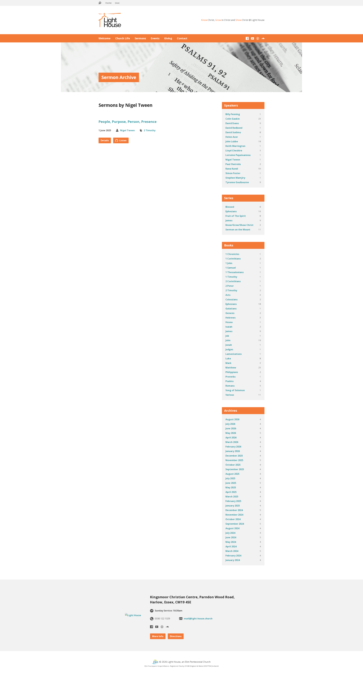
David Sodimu (233, 132)
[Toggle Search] (100, 3)
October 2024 (232, 519)
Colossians (231, 299)
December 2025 (234, 455)
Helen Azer (231, 136)
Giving (168, 38)
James (228, 220)
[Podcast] (257, 38)
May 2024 (230, 542)
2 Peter (229, 285)
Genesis (229, 313)
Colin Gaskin (232, 118)
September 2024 (234, 523)
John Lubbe (231, 141)
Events (155, 38)
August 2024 (232, 528)
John (227, 340)
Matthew (230, 367)
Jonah (228, 344)
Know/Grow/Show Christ (239, 225)
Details (105, 140)
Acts (227, 295)
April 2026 (231, 437)
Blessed (229, 206)
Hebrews (230, 317)
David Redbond (233, 127)
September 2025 (234, 469)
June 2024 (230, 537)
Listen (122, 140)
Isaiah (228, 326)
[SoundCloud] (262, 38)
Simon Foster (232, 173)
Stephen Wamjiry (235, 177)
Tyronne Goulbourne (237, 182)
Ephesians (231, 211)
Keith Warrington (235, 146)
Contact (182, 38)
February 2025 (233, 501)
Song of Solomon (235, 390)
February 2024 (233, 555)
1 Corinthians (233, 258)
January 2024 (232, 560)
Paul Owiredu (233, 164)
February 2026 (233, 446)
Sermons (140, 38)
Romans (230, 385)
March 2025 (231, 496)
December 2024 (234, 510)
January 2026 (232, 451)
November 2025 (234, 460)
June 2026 (230, 428)
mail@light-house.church (198, 618)
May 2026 (230, 433)
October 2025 (232, 464)
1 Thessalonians (234, 272)
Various (229, 394)
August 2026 (232, 419)
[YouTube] (252, 38)
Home (108, 2)
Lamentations (233, 354)
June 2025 (230, 482)
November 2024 (234, 514)
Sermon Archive (118, 77)
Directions (176, 636)
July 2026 (230, 423)
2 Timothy (149, 130)
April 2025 (231, 492)
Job (227, 335)
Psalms (229, 381)
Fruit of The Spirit (235, 215)
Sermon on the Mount (237, 229)
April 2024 (231, 546)
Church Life (122, 38)
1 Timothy (231, 276)
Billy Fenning (232, 114)
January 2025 (232, 505)
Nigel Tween (127, 130)
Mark (228, 363)
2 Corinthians (233, 281)
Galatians (231, 308)
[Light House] (133, 615)
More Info (157, 636)
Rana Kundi (231, 168)
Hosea (229, 322)
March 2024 (231, 551)
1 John (228, 263)
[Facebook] (247, 38)
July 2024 (230, 532)
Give (117, 2)
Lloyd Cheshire (233, 150)
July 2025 (230, 478)
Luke (228, 358)
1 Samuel (230, 267)
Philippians (231, 372)
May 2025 (230, 487)
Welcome (104, 38)
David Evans (232, 123)
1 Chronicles (232, 254)
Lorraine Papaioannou (238, 155)
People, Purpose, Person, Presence (128, 121)
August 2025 (232, 473)
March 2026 (231, 442)
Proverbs (230, 376)
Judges (229, 349)
